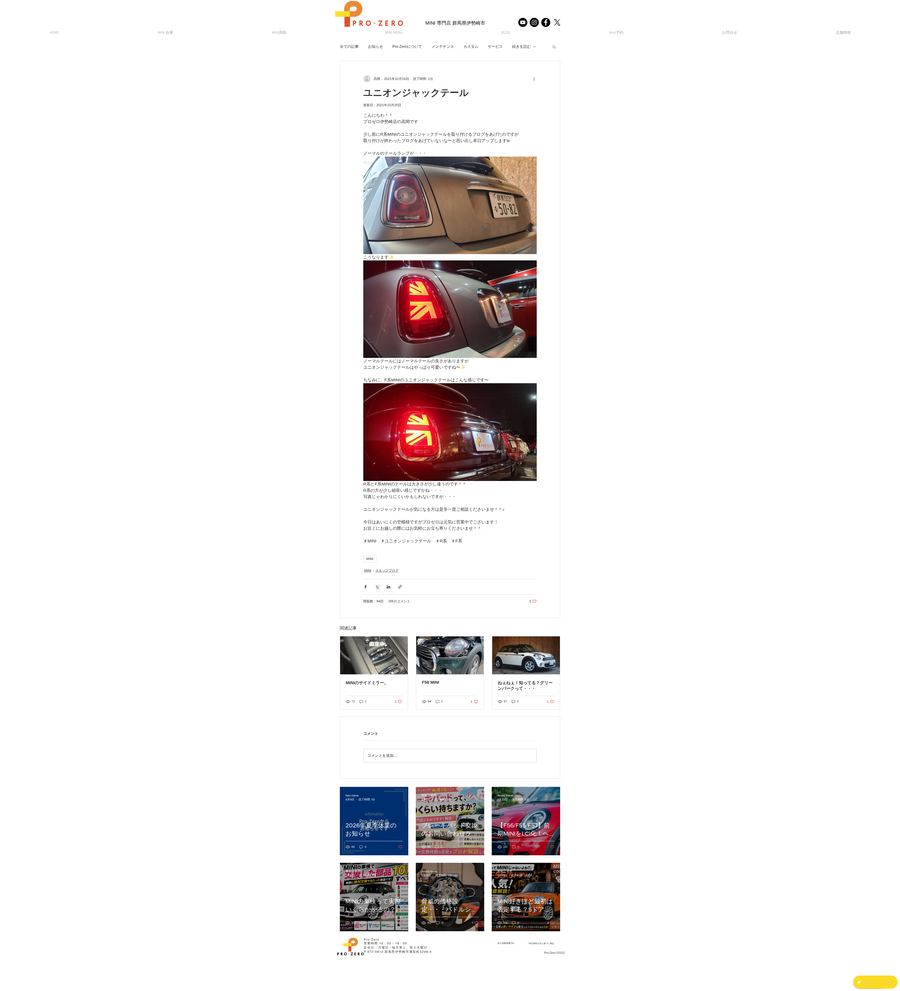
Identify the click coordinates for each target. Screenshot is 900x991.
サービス (495, 47)
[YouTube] (522, 22)
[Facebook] (545, 22)
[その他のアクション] (534, 79)
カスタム (470, 47)
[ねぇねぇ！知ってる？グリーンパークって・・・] (526, 655)
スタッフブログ (386, 570)
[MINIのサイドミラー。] (374, 655)
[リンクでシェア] (400, 587)
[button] (394, 33)
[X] (557, 22)
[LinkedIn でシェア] (388, 587)
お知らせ (375, 47)
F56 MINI (430, 682)
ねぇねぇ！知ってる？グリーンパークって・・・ (525, 685)
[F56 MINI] (450, 655)
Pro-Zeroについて (407, 47)
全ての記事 (349, 47)
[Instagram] (534, 22)
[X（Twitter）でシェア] (377, 587)
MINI (369, 559)
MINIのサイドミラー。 (367, 682)
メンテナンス (442, 47)
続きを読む (521, 47)
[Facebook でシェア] (365, 587)
